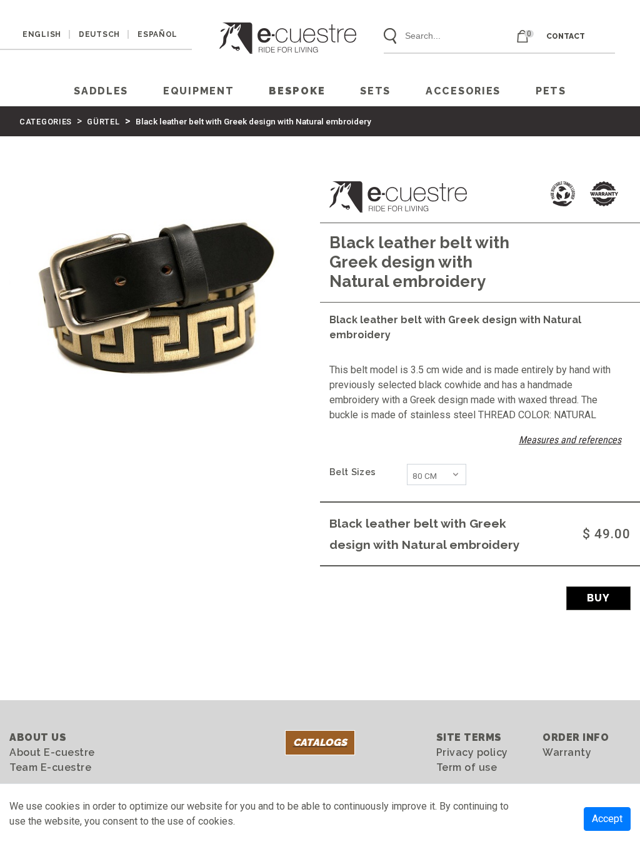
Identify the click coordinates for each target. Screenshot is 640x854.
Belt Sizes (352, 471)
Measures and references (570, 440)
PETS (551, 91)
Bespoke (297, 91)
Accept (607, 819)
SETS (375, 91)
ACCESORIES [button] (463, 91)
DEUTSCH (99, 34)
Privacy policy (472, 752)
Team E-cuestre (50, 767)
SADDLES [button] (101, 91)
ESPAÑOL (158, 34)
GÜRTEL (103, 121)
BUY (598, 598)
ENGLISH (41, 34)
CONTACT (565, 36)
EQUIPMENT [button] (198, 91)
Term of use (467, 767)
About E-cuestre (52, 752)
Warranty (566, 752)
